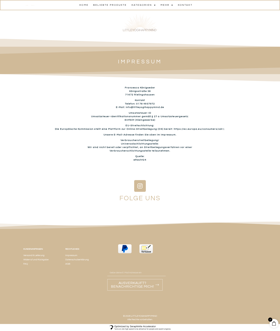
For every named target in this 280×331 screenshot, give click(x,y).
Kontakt (185, 5)
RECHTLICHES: (72, 249)
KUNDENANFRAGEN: (33, 249)
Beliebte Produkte (110, 5)
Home (83, 5)
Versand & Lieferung (33, 255)
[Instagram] (140, 186)
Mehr (165, 5)
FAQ (25, 264)
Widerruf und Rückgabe (36, 259)
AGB (67, 264)
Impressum (71, 255)
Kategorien (142, 5)
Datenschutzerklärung (77, 259)
